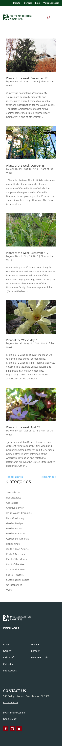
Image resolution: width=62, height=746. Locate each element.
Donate (16, 3)
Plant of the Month (16, 559)
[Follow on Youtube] (19, 728)
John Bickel (16, 81)
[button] (55, 17)
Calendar (8, 664)
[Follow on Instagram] (12, 728)
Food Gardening (15, 518)
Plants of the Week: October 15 (25, 165)
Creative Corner (15, 507)
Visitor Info (9, 657)
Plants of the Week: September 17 (27, 253)
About (6, 644)
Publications (10, 670)
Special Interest (14, 574)
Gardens (8, 650)
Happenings (13, 543)
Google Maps (10, 718)
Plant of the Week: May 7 (21, 340)
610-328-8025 (10, 702)
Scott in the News (16, 569)
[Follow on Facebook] (5, 728)
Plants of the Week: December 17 (26, 78)
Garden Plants (14, 528)
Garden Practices (15, 533)
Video (9, 590)
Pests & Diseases (15, 554)
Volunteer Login (51, 3)
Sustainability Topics (17, 579)
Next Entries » (48, 476)
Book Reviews (13, 497)
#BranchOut (13, 492)
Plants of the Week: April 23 (23, 427)
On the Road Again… (17, 549)
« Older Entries (14, 476)
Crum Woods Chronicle (19, 513)
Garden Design (14, 523)
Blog (37, 3)
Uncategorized (14, 584)
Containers (12, 502)
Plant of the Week (16, 564)
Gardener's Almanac (17, 538)
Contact (28, 3)
